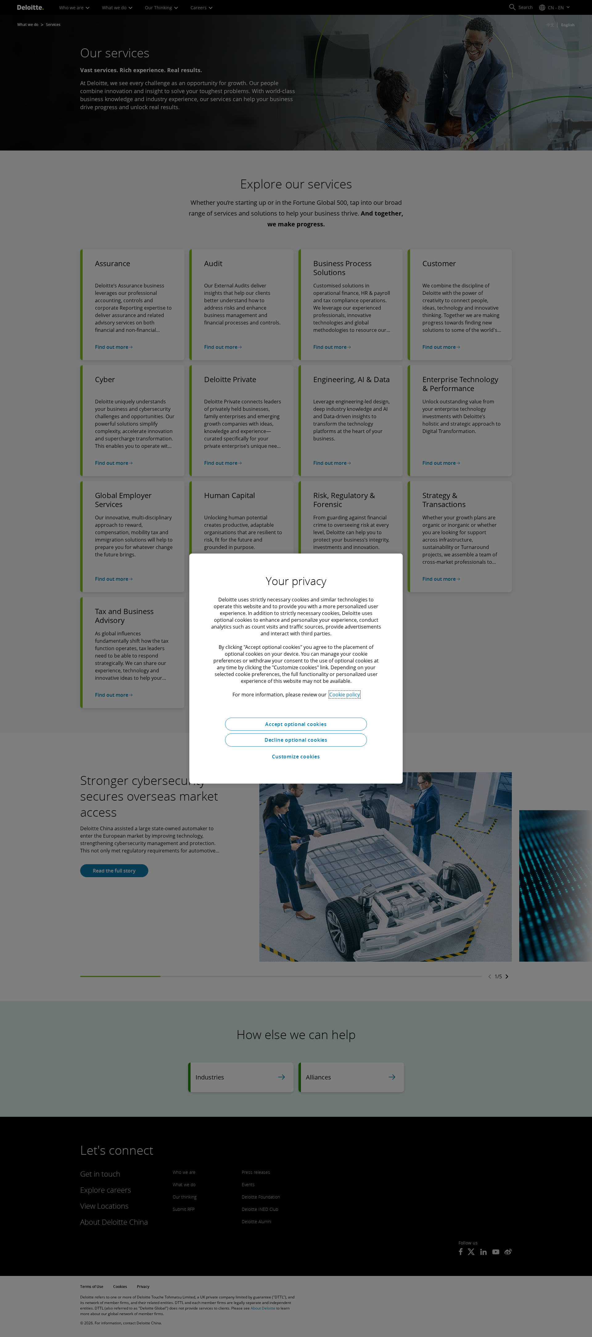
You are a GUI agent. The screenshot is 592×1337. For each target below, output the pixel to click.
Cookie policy (344, 694)
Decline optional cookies (296, 740)
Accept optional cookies (296, 723)
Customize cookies (296, 756)
